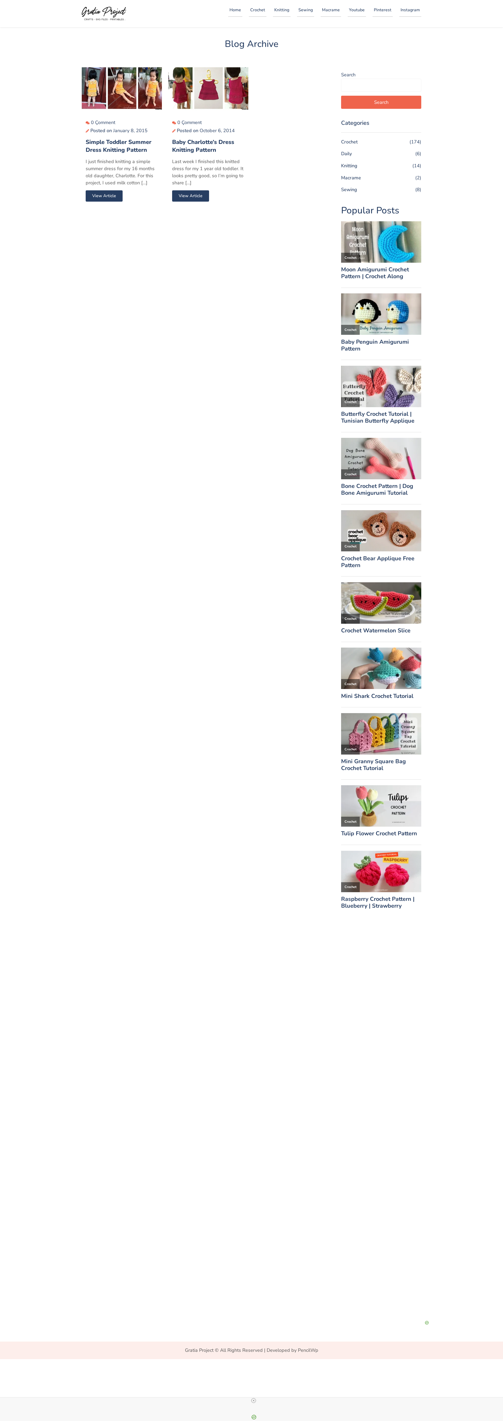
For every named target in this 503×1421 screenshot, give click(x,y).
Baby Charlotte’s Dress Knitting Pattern (203, 146)
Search (348, 75)
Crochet (257, 10)
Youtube (357, 10)
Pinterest (382, 10)
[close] (253, 1400)
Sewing (305, 10)
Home (235, 10)
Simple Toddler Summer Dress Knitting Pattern (118, 146)
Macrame (331, 10)
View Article (104, 196)
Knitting (281, 10)
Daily (346, 153)
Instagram (410, 10)
